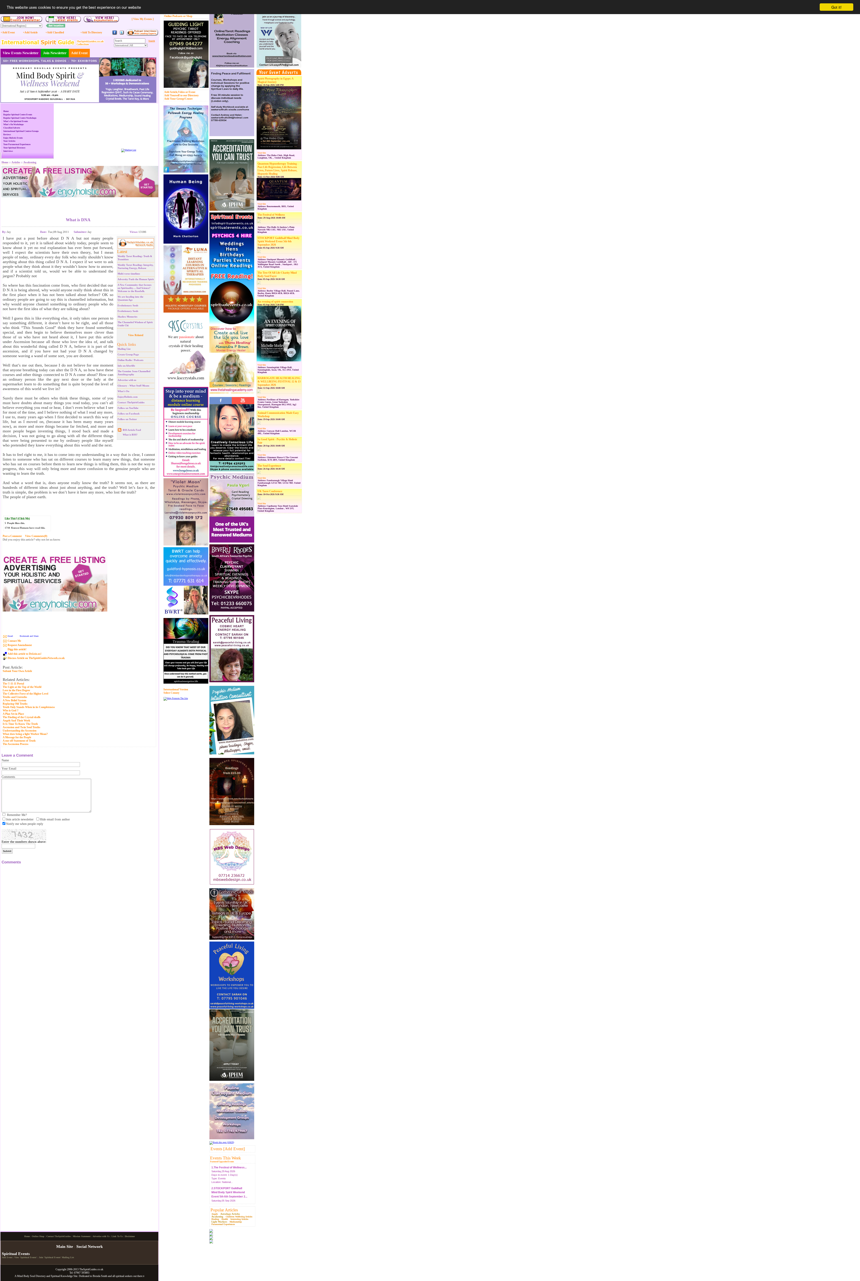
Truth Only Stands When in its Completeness (29, 707)
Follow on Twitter (127, 419)
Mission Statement (81, 1273)
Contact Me (14, 640)
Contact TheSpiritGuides (131, 402)
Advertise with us (127, 380)
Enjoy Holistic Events (13, 138)
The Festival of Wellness (271, 214)
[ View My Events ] (143, 19)
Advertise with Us (101, 1273)
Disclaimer (130, 1273)
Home (6, 111)
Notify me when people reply (24, 824)
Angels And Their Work (16, 720)
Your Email (9, 768)
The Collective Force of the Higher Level (25, 693)
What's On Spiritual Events (15, 121)
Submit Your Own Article (17, 671)
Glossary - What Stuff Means (133, 385)
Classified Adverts (11, 128)
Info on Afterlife (126, 365)
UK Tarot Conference (270, 491)
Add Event (79, 53)
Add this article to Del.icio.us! (24, 653)
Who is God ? (10, 710)
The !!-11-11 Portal (13, 683)
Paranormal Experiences (223, 1224)
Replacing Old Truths (15, 703)
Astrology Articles (230, 1213)
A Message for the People (17, 737)
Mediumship (236, 1222)
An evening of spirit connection (275, 301)
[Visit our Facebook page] (114, 34)
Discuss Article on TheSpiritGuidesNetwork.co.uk (36, 658)
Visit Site (262, 153)
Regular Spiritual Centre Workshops (20, 118)
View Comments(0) (36, 536)
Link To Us (117, 1273)
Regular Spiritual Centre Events (17, 115)
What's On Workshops (13, 124)
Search (151, 41)
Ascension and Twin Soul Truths (21, 727)
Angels (214, 1214)
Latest (122, 251)
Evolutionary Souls (128, 305)
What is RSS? (130, 434)
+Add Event (8, 32)
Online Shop (38, 1273)
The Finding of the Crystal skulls (22, 717)
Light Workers (219, 1221)
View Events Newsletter (21, 53)
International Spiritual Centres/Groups (21, 131)
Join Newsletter (55, 53)
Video (181, 92)
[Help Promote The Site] (175, 698)
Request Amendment (20, 645)
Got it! (836, 7)
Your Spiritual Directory (14, 148)
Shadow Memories (127, 316)
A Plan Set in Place (13, 713)
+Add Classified (54, 32)
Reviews (7, 134)
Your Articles (9, 141)
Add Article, (171, 92)
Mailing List (124, 349)
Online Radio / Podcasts (130, 360)
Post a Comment (12, 536)
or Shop (187, 16)
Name (5, 760)
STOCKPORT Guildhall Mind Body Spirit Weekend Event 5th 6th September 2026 (278, 241)
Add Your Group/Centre (178, 98)
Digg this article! (17, 649)
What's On (123, 391)
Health (224, 1219)
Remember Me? (17, 815)
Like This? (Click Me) (17, 518)
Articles (15, 162)
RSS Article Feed (132, 430)
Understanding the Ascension (20, 730)
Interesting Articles (239, 1219)
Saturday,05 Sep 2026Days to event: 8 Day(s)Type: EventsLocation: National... (229, 1186)
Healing (215, 1219)
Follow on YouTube (128, 408)
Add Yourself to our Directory (181, 95)
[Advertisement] (78, 204)
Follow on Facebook (129, 413)
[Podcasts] (142, 35)
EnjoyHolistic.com (128, 396)
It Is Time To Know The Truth (20, 723)
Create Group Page (128, 354)
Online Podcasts (173, 16)
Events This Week (225, 1158)
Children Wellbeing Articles (239, 1216)
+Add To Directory (91, 32)
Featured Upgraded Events (222, 1162)
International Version (175, 689)
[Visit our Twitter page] (121, 34)
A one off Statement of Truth (19, 740)
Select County (171, 692)
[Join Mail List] (128, 150)
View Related (135, 335)
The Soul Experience (269, 465)
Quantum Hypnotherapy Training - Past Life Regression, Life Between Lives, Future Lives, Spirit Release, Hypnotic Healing (278, 168)
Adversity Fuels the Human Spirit (136, 279)
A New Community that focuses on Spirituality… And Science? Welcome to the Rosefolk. (134, 287)
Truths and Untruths (15, 697)
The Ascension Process (15, 744)
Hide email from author (55, 819)
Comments (8, 777)
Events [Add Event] (228, 1148)
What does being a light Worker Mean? (25, 734)
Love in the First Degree (16, 690)
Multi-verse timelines (129, 273)
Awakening (217, 1216)
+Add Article (30, 32)
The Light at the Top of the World (22, 687)
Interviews (8, 151)
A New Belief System (14, 700)
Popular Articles (224, 1210)
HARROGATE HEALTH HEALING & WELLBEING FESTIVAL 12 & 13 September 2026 (279, 381)
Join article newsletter (20, 819)
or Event (190, 92)
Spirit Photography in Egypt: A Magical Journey (275, 80)
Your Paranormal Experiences (17, 144)
